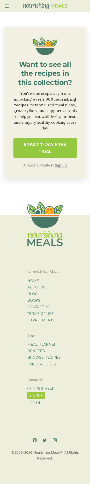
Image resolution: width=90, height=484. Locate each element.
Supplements (40, 320)
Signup (36, 395)
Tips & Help (43, 388)
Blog (32, 294)
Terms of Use (40, 314)
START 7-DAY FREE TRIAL (45, 148)
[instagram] (55, 440)
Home (33, 281)
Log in (33, 403)
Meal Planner (42, 344)
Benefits (36, 351)
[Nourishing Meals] (45, 6)
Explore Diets (41, 364)
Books (33, 300)
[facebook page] (35, 440)
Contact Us (38, 307)
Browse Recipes (43, 357)
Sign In (61, 165)
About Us (36, 287)
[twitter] (45, 440)
